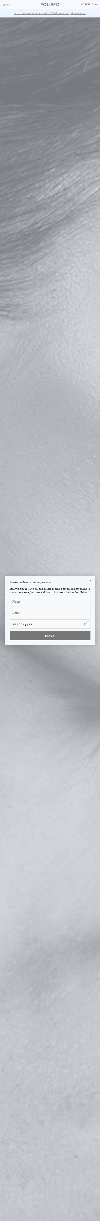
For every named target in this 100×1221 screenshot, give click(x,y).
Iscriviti (50, 636)
